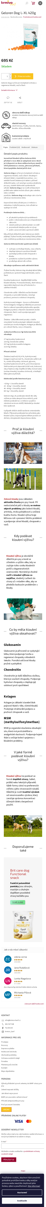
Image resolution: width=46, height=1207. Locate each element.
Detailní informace (8, 90)
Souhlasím (22, 1200)
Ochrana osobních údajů (10, 1058)
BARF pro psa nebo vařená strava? (14, 1097)
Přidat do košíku (24, 76)
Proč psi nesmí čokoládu (10, 1105)
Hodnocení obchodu (9, 1051)
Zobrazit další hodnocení (34, 1004)
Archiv (6, 1109)
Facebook (9, 1028)
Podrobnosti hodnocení (32, 17)
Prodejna (4, 1042)
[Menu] (40, 3)
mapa (23, 1171)
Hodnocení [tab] (26, 147)
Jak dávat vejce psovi (9, 1093)
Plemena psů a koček (9, 1064)
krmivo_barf (9, 1031)
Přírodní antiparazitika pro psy (12, 1101)
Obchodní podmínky (9, 1055)
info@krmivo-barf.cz (13, 1020)
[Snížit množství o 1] (10, 77)
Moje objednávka (7, 1071)
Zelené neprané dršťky (10, 1089)
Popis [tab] (5, 147)
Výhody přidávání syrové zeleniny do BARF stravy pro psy (21, 1084)
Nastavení (22, 1192)
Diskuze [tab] (35, 147)
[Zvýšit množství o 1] (10, 74)
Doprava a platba (7, 1048)
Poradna (4, 1061)
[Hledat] (26, 3)
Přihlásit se (8, 1160)
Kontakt (4, 1068)
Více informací (34, 1186)
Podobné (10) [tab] (15, 147)
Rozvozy (4, 1045)
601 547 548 (9, 1024)
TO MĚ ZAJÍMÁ (17, 902)
